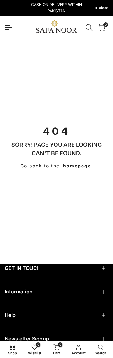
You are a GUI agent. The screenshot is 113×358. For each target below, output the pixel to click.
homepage (77, 165)
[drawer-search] (89, 27)
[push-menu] (8, 27)
